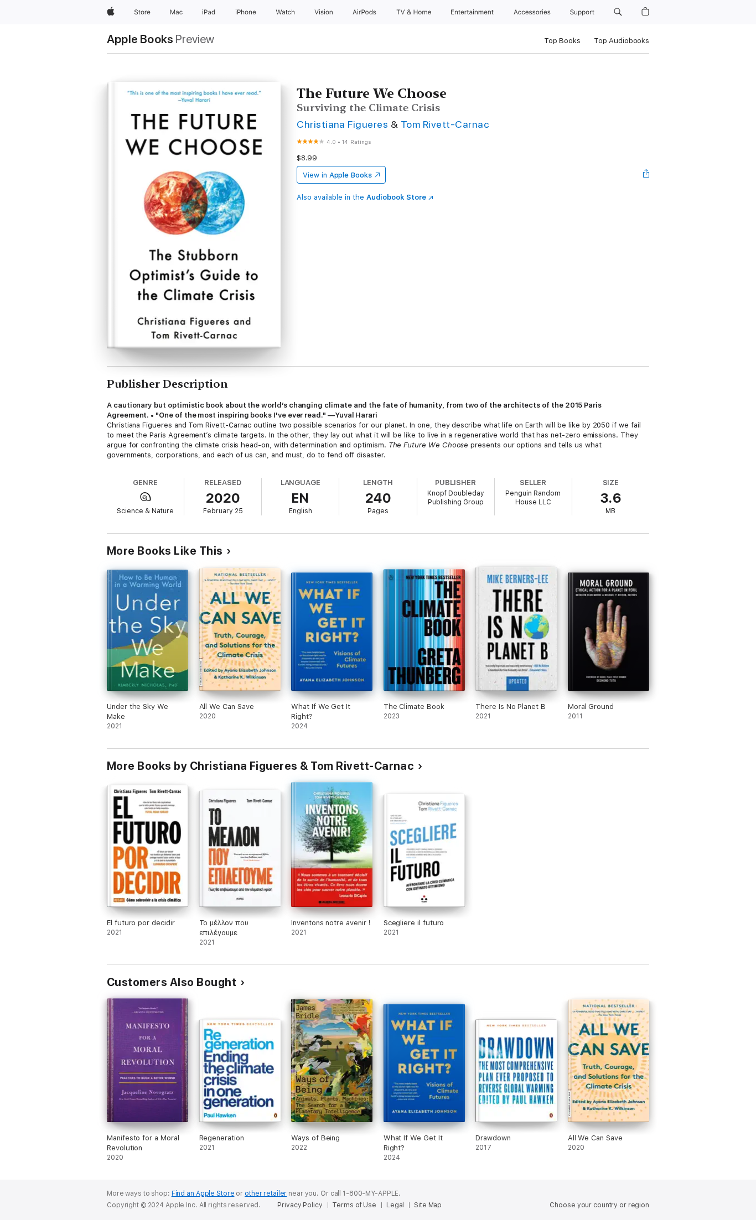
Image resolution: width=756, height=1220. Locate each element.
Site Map (428, 1205)
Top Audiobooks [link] (621, 41)
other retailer (266, 1193)
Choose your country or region (599, 1205)
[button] (617, 12)
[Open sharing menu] (646, 175)
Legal (395, 1205)
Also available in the (361, 197)
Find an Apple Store (203, 1193)
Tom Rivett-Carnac (445, 124)
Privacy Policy (299, 1205)
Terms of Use (354, 1205)
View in (337, 175)
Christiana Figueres (342, 124)
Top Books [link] (562, 41)
